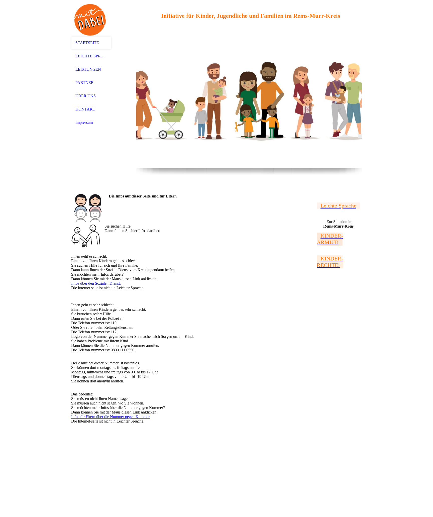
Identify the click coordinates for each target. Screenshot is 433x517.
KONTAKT (85, 109)
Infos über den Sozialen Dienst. (96, 283)
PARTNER (84, 82)
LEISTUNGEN (88, 69)
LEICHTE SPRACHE (91, 56)
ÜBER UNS (85, 96)
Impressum (84, 122)
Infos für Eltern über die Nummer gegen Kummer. (110, 417)
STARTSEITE (87, 43)
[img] (91, 18)
